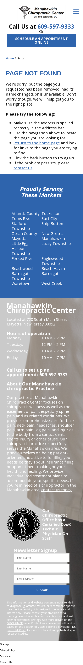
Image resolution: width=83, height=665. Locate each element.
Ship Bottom (53, 223)
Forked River (23, 258)
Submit (42, 590)
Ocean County (24, 233)
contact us (23, 168)
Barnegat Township (21, 276)
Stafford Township (21, 226)
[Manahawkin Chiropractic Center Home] (41, 12)
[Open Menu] (76, 12)
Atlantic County (26, 213)
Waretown (21, 283)
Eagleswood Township (52, 261)
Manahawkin (53, 238)
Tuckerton (51, 213)
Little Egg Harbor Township (21, 248)
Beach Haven (53, 268)
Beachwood (22, 268)
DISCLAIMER (15, 623)
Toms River (22, 218)
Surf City (49, 218)
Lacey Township (56, 243)
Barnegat (50, 273)
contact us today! (56, 489)
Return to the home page (37, 143)
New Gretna (53, 233)
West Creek (52, 283)
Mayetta (19, 238)
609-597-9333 (55, 26)
